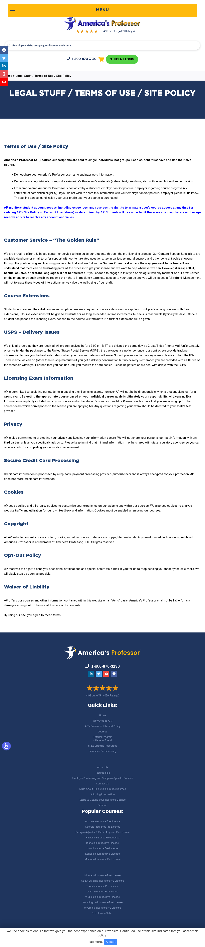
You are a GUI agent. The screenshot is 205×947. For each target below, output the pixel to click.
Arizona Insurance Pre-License (102, 821)
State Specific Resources (102, 745)
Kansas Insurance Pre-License (102, 853)
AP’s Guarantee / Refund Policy (102, 726)
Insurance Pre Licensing (102, 751)
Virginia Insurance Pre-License (102, 896)
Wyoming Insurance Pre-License (102, 907)
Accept (111, 942)
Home (102, 715)
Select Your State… (102, 913)
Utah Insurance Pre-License (102, 891)
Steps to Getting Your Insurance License (102, 799)
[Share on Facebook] (4, 50)
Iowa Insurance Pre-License (102, 848)
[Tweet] (4, 58)
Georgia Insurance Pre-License (102, 826)
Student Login (122, 59)
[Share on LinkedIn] (4, 66)
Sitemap (102, 805)
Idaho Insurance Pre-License (102, 842)
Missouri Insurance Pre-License (103, 859)
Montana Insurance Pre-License (102, 875)
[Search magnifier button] (9, 45)
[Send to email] (4, 82)
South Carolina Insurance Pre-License (102, 880)
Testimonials (102, 772)
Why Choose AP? (103, 720)
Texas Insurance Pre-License (102, 886)
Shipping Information (102, 794)
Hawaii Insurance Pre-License (102, 837)
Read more (94, 942)
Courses (102, 731)
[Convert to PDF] (4, 74)
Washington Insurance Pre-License (103, 902)
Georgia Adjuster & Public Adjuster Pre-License (102, 832)
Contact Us (102, 783)
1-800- (84, 59)
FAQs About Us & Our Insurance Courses (102, 788)
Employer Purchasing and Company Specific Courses (102, 778)
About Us (102, 767)
